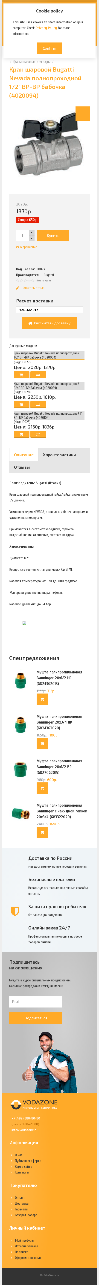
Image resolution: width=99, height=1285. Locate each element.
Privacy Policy (46, 28)
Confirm (49, 48)
